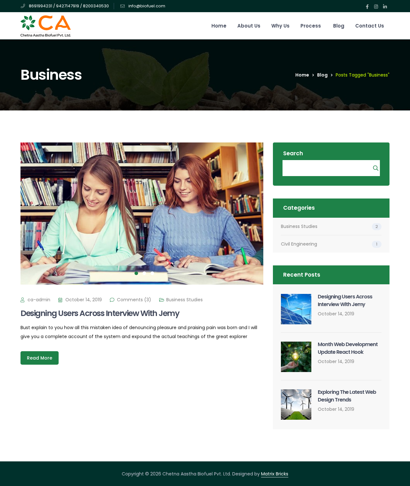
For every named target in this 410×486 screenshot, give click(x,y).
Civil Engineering (299, 244)
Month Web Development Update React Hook (348, 348)
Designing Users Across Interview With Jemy (99, 313)
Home (302, 75)
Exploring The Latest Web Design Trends (347, 395)
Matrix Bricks (274, 474)
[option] (142, 213)
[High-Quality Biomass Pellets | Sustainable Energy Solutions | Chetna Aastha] (45, 25)
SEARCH (376, 168)
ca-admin (39, 299)
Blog (322, 75)
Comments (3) (134, 299)
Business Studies (184, 299)
